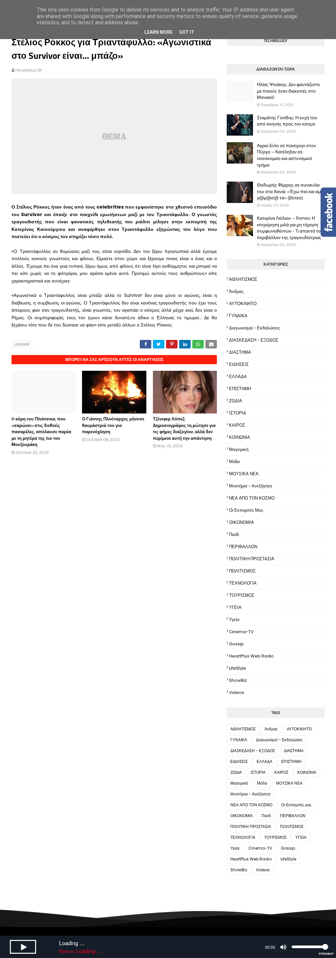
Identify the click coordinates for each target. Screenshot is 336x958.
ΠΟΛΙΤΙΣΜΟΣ (242, 571)
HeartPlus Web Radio (251, 656)
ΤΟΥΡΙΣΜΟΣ (241, 595)
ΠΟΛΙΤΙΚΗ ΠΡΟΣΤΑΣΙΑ (251, 559)
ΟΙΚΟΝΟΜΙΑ (241, 522)
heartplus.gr (28, 70)
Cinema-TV (241, 632)
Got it (186, 32)
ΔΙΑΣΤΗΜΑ (240, 352)
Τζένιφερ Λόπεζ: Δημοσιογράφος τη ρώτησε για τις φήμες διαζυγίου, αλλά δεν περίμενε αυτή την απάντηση (184, 428)
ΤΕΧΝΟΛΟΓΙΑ (243, 583)
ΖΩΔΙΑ (235, 401)
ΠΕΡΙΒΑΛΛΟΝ (243, 547)
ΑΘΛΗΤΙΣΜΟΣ (243, 279)
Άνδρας (236, 291)
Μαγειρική (238, 449)
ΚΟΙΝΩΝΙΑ (239, 437)
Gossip (22, 344)
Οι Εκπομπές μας (246, 510)
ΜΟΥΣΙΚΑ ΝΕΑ (244, 474)
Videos (236, 692)
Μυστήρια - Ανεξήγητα (250, 486)
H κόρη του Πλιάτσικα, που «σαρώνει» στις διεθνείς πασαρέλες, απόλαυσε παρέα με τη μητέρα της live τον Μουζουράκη (41, 431)
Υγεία (234, 619)
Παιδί (234, 534)
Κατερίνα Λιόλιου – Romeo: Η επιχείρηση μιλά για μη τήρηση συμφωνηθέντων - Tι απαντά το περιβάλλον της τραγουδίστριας (289, 227)
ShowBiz (238, 680)
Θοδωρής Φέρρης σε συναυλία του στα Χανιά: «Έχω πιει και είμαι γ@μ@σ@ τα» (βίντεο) (291, 191)
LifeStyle (237, 668)
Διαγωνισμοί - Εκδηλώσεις (254, 328)
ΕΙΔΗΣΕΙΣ (239, 364)
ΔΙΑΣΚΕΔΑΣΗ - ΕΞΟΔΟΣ (253, 340)
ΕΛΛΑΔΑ (238, 376)
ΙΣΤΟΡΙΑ (237, 413)
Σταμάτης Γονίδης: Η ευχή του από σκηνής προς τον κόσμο (287, 120)
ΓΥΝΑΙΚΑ (238, 316)
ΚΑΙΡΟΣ (237, 425)
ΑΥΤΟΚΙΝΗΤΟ (243, 304)
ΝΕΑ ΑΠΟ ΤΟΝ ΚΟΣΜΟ (252, 498)
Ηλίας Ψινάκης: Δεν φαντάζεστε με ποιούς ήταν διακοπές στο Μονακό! (288, 90)
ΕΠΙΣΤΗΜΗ (240, 389)
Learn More (158, 32)
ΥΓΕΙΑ (235, 607)
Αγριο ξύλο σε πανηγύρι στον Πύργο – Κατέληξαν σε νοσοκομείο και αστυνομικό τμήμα (286, 155)
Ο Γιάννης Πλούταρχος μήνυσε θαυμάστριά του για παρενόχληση (113, 425)
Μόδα (234, 461)
